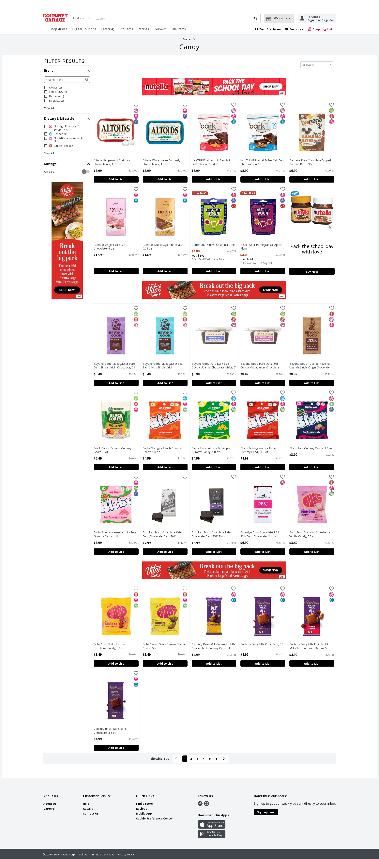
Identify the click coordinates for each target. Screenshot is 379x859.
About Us (49, 803)
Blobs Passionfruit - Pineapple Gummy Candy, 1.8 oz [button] (211, 450)
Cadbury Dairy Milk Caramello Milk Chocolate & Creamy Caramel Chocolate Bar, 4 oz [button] (213, 646)
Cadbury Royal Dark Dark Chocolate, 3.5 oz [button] (110, 730)
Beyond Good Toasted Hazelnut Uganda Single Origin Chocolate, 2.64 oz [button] (310, 366)
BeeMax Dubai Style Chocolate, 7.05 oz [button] (163, 246)
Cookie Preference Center (154, 818)
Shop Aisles (58, 29)
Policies (83, 854)
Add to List (116, 179)
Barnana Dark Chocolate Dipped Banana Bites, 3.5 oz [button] (310, 162)
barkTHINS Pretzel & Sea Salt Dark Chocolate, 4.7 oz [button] (262, 162)
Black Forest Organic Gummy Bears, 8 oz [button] (112, 450)
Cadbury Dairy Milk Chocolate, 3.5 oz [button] (261, 646)
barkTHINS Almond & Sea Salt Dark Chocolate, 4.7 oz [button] (211, 162)
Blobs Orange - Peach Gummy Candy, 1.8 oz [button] (162, 450)
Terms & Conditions (103, 854)
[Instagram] (206, 804)
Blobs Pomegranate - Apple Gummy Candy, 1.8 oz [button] (258, 450)
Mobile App (144, 813)
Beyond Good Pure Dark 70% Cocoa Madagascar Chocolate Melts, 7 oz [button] (259, 366)
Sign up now (265, 812)
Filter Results (64, 61)
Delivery (160, 29)
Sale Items (178, 29)
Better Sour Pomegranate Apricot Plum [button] (261, 246)
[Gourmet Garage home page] (56, 18)
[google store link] (211, 837)
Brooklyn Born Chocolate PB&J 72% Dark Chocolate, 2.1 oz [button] (260, 534)
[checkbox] (46, 171)
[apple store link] (211, 827)
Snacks (187, 39)
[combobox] (82, 18)
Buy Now (312, 271)
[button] (290, 17)
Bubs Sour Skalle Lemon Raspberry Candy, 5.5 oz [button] (110, 646)
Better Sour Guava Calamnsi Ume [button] (213, 245)
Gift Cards (125, 29)
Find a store (144, 803)
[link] (268, 29)
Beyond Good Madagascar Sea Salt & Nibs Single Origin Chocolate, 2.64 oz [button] (163, 366)
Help (86, 803)
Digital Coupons (84, 29)
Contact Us (91, 813)
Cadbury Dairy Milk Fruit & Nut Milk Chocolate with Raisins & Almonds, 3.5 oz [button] (308, 646)
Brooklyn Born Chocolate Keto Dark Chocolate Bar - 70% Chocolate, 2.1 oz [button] (162, 534)
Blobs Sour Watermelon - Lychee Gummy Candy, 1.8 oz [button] (115, 534)
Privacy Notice (126, 854)
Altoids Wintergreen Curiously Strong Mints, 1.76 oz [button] (161, 162)
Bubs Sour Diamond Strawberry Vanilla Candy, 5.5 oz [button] (309, 534)
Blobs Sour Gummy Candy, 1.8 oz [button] (310, 448)
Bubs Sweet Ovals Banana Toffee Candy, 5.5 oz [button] (164, 646)
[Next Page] (224, 758)
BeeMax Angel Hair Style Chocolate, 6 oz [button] (110, 246)
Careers (48, 808)
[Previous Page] (176, 758)
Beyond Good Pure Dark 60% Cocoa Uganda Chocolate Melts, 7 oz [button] (213, 366)
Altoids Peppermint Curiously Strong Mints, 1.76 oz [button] (112, 162)
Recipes (143, 29)
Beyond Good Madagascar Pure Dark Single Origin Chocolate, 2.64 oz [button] (115, 366)
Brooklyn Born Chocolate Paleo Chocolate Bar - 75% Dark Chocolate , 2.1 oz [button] (212, 534)
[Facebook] (200, 804)
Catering (107, 29)
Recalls (88, 808)
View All (49, 108)
